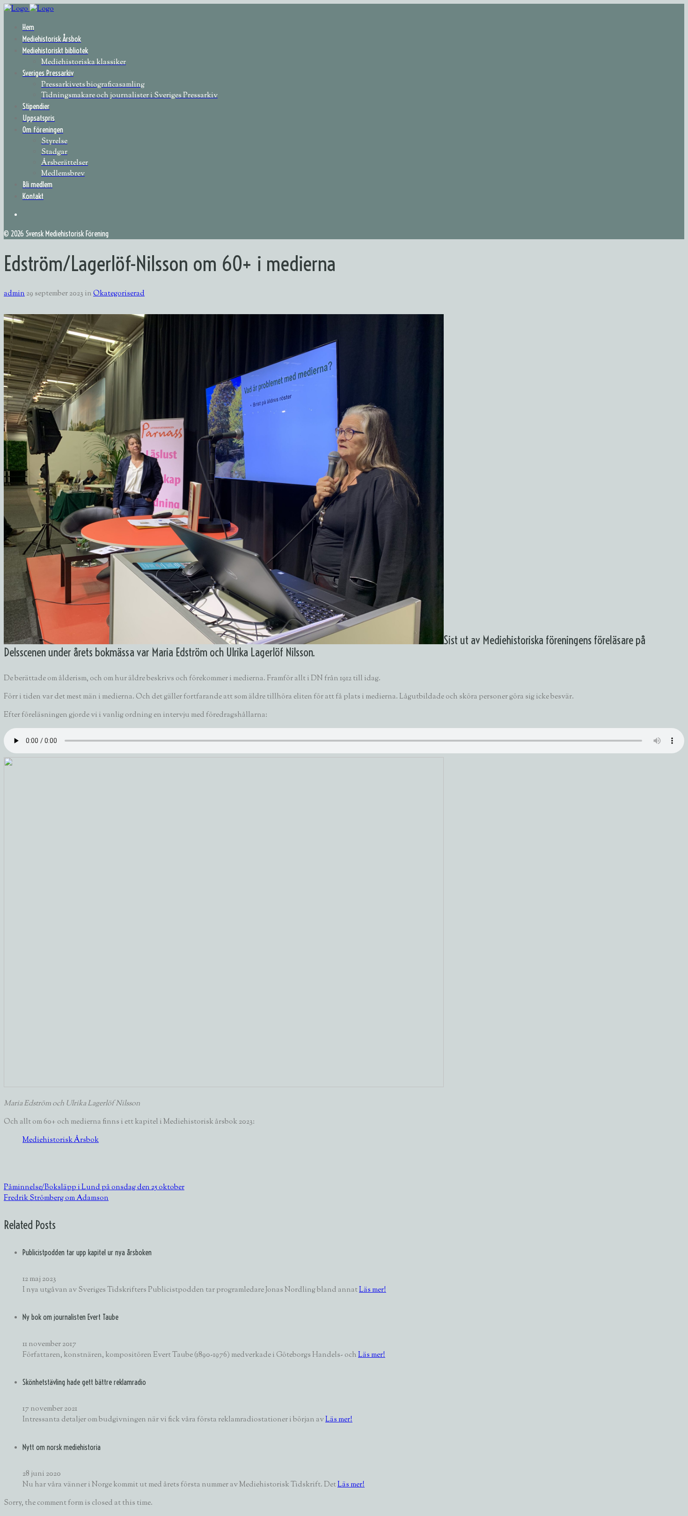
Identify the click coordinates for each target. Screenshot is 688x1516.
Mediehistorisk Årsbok (60, 1140)
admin (14, 293)
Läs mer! (372, 1290)
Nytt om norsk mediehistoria (61, 1447)
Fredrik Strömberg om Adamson (56, 1198)
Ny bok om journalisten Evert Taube (70, 1317)
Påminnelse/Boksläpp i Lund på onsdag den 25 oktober (94, 1187)
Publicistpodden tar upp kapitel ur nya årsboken (87, 1252)
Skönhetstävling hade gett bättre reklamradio (84, 1382)
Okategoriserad (119, 293)
